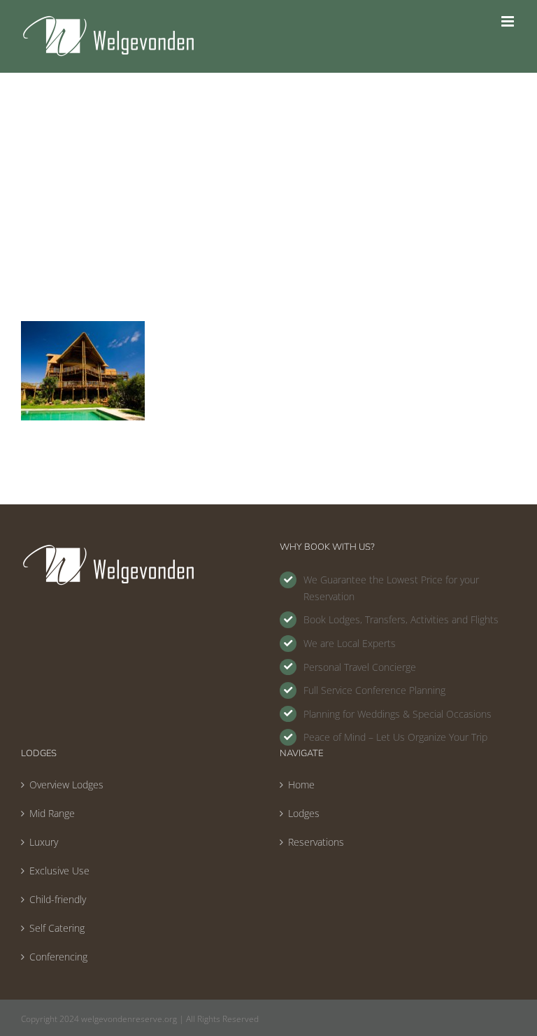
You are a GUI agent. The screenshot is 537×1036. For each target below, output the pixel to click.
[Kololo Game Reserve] (83, 327)
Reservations (316, 842)
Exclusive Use (59, 870)
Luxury (43, 842)
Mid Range (52, 813)
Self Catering (57, 928)
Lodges (304, 813)
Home (301, 784)
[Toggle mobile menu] (508, 21)
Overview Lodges (66, 784)
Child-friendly (57, 899)
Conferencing (58, 956)
